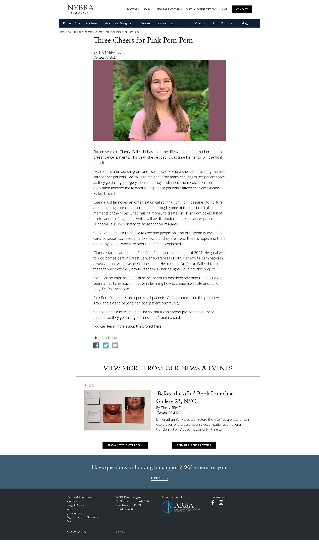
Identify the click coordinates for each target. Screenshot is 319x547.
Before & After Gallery (80, 497)
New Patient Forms (169, 9)
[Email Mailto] (115, 345)
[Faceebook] (96, 345)
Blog (244, 23)
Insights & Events (93, 31)
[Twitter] (106, 345)
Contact (242, 9)
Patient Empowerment (156, 23)
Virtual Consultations (201, 9)
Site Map (120, 532)
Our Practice (223, 23)
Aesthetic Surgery (118, 23)
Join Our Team (75, 513)
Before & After (194, 23)
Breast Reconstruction (80, 23)
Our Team (73, 501)
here (157, 326)
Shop (224, 9)
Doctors (133, 9)
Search (147, 9)
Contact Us (159, 478)
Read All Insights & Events (194, 445)
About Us (72, 509)
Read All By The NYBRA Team (125, 445)
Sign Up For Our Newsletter (83, 517)
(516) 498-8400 (124, 509)
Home (62, 31)
